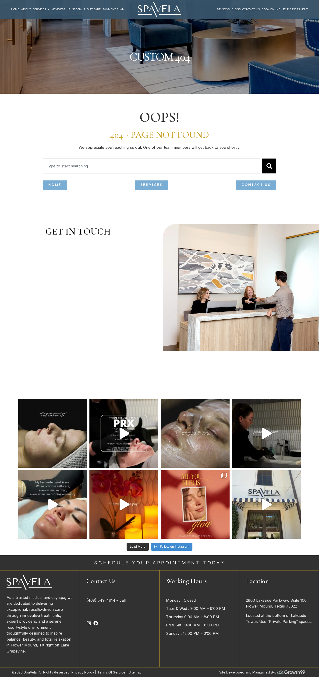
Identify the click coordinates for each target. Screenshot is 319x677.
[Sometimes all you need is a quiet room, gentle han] (52, 433)
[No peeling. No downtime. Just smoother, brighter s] (123, 433)
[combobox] (151, 166)
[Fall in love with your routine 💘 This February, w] (195, 504)
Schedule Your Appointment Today (159, 563)
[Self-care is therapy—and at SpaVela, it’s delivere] (266, 504)
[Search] (269, 166)
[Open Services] (48, 9)
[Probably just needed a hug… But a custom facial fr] (266, 433)
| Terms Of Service (109, 672)
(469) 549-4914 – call (106, 600)
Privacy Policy (82, 672)
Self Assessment (295, 9)
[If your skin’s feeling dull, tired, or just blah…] (52, 504)
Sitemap (135, 672)
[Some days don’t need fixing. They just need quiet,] (195, 433)
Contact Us (251, 9)
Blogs (236, 9)
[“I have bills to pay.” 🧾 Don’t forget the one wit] (123, 504)
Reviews (223, 9)
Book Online (271, 9)
